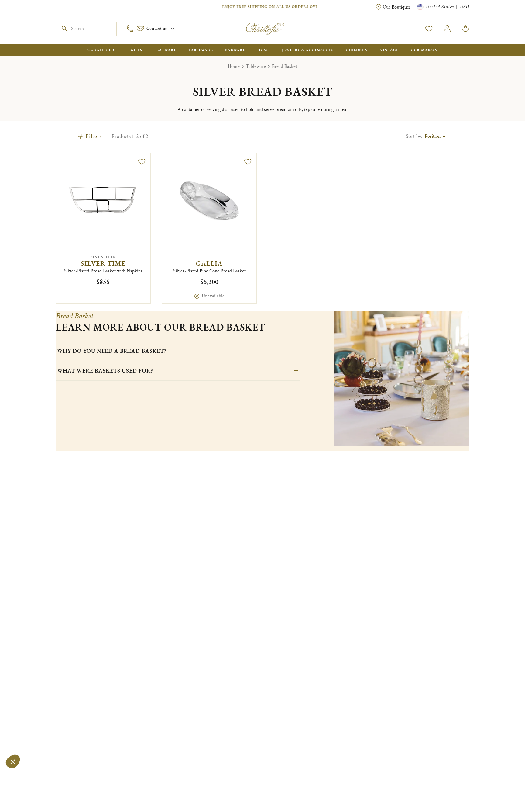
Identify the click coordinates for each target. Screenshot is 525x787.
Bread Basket (284, 66)
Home (234, 66)
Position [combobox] (433, 136)
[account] (429, 29)
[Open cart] (465, 29)
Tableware (256, 66)
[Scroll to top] (501, 763)
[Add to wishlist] (142, 161)
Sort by (414, 136)
